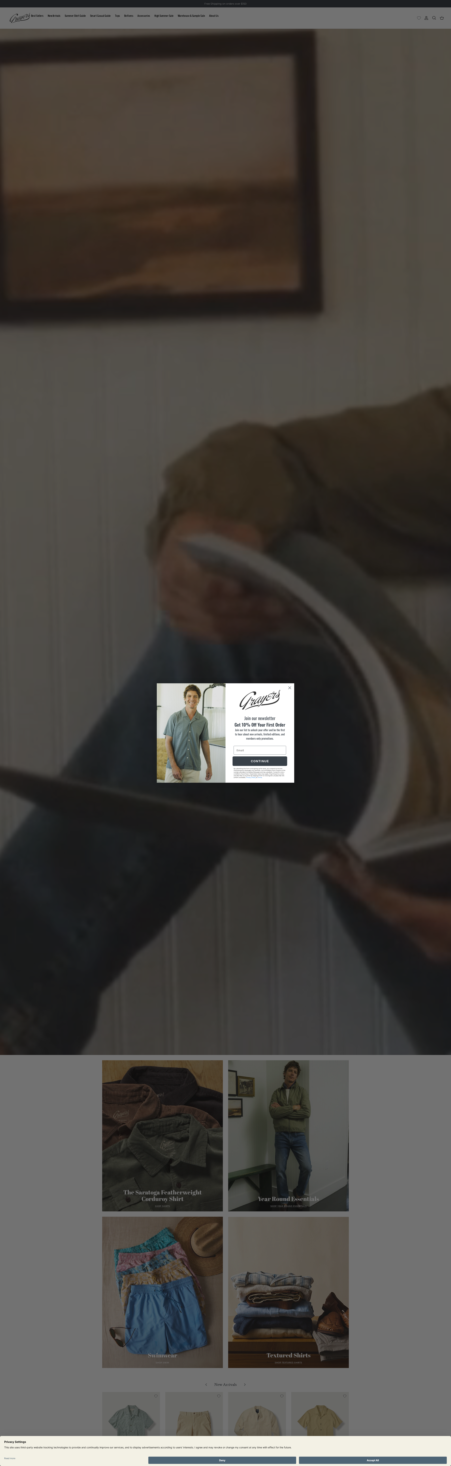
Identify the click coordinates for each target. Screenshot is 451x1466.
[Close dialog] (290, 688)
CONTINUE (260, 761)
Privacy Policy (251, 777)
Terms (260, 777)
